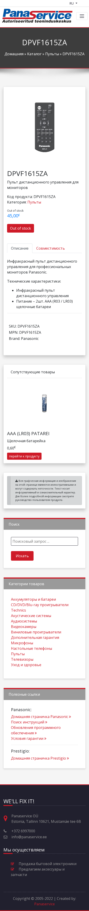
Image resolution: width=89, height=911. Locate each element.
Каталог (34, 54)
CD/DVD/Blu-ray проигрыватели (39, 604)
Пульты (52, 54)
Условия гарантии (27, 738)
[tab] (19, 248)
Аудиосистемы (24, 621)
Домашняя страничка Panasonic (39, 716)
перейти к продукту (24, 456)
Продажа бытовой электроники (47, 863)
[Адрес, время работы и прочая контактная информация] (7, 818)
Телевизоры (22, 659)
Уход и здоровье (26, 664)
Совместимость (50, 248)
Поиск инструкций (27, 722)
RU (72, 3)
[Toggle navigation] (82, 16)
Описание (20, 248)
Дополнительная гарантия (35, 637)
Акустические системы (31, 615)
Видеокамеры (23, 626)
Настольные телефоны (31, 648)
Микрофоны (22, 642)
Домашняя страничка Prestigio (38, 758)
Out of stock (20, 228)
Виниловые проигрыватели (36, 632)
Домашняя (14, 54)
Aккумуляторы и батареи (33, 599)
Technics (18, 610)
